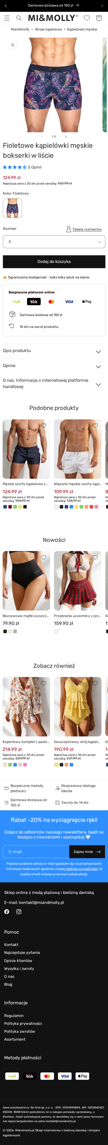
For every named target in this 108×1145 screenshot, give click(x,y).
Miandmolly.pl (24, 1130)
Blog (8, 984)
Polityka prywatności (23, 1023)
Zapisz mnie (83, 852)
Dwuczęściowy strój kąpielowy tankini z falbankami (77, 742)
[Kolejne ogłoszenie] (102, 6)
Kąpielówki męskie (82, 29)
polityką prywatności (82, 869)
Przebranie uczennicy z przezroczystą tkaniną (77, 616)
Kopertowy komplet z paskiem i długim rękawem (26, 742)
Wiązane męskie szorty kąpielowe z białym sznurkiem (77, 484)
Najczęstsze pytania (22, 952)
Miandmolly (20, 29)
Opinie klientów (18, 960)
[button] (7, 18)
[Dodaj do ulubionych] (43, 425)
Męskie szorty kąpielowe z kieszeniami (26, 484)
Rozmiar (10, 228)
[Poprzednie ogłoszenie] (6, 6)
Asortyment (14, 1039)
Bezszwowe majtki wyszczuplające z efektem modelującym (26, 616)
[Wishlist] (87, 18)
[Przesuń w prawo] (66, 137)
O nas (9, 976)
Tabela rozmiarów (87, 229)
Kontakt (11, 944)
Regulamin (14, 1015)
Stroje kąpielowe (48, 29)
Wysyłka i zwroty (19, 968)
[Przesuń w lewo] (42, 137)
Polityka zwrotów (19, 1031)
